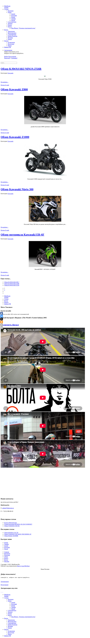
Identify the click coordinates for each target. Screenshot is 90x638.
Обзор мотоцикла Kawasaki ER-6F (22, 234)
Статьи (6, 9)
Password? (7, 58)
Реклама (6, 561)
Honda (13, 17)
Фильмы (10, 37)
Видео (6, 30)
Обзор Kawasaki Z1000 (15, 137)
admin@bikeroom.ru (8, 508)
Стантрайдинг (12, 22)
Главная (6, 552)
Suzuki (13, 14)
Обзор (9, 12)
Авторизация (8, 50)
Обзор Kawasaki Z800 (14, 89)
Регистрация (12, 56)
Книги (10, 26)
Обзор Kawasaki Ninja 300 (17, 189)
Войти (6, 56)
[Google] (1, 591)
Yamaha (13, 18)
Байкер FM (7, 47)
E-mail (7, 85)
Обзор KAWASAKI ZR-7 (11, 282)
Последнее (11, 44)
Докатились (11, 31)
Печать (3, 85)
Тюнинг (10, 23)
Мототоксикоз (12, 33)
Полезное (10, 11)
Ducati (13, 20)
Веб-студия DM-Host (23, 566)
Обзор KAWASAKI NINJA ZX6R (21, 68)
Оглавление (11, 42)
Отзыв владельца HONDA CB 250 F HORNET (18, 524)
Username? (14, 58)
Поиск (10, 45)
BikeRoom (7, 6)
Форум (6, 41)
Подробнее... (4, 82)
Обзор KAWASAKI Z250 (11, 285)
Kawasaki (14, 15)
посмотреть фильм (10, 325)
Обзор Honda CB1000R (11, 536)
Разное (10, 25)
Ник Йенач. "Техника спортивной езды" (23, 28)
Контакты (7, 553)
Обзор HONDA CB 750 (11, 532)
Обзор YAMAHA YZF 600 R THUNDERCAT (17, 534)
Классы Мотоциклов (10, 522)
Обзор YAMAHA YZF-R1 (12, 526)
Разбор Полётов (12, 36)
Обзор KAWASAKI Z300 (11, 283)
